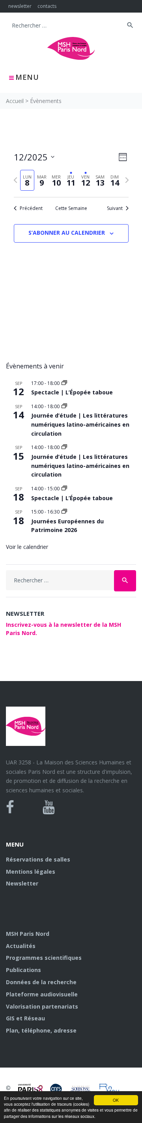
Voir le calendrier (27, 546)
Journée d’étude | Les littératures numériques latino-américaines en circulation (80, 424)
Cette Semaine (71, 208)
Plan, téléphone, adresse (41, 1030)
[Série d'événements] (64, 383)
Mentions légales (30, 871)
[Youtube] (49, 807)
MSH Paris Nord (27, 933)
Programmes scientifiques (44, 957)
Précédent (31, 208)
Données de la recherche (41, 982)
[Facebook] (10, 807)
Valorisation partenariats (42, 1006)
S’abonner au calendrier (66, 232)
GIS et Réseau (25, 1018)
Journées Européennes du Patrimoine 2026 (67, 525)
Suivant (115, 208)
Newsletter (22, 883)
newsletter (20, 6)
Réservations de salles (38, 859)
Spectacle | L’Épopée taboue (72, 392)
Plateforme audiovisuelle (42, 994)
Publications (23, 970)
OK (116, 1100)
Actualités (21, 946)
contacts (46, 6)
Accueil (15, 101)
